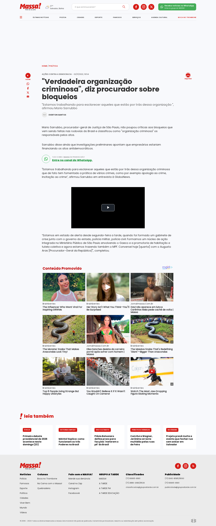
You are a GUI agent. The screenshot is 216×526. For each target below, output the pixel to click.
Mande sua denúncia (79, 478)
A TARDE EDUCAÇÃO (109, 493)
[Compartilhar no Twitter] (28, 92)
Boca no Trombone (47, 478)
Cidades (24, 498)
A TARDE (103, 483)
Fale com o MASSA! (80, 474)
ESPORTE (98, 17)
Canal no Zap (75, 483)
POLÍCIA (63, 17)
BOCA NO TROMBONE (187, 17)
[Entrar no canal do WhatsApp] (46, 159)
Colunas (42, 474)
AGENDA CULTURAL (159, 17)
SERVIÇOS (136, 17)
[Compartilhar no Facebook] (28, 89)
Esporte (23, 488)
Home (45, 66)
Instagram (73, 488)
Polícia (23, 478)
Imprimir (188, 79)
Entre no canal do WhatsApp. (72, 160)
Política (53, 66)
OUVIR (27, 79)
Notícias (25, 474)
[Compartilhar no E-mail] (28, 96)
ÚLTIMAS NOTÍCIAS (41, 17)
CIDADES (80, 17)
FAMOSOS (117, 17)
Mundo (23, 507)
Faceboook (74, 493)
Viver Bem (25, 502)
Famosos (24, 483)
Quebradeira (43, 488)
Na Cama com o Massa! (49, 483)
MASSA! (102, 478)
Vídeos (23, 512)
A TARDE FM (105, 488)
